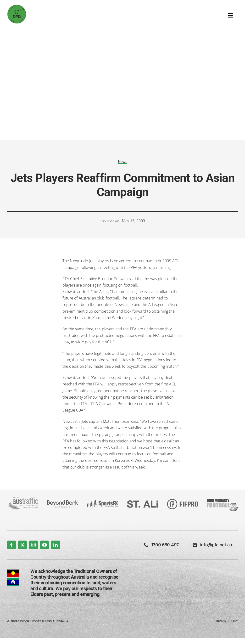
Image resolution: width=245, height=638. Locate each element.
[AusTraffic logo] (22, 499)
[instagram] (33, 545)
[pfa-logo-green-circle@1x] (16, 6)
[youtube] (44, 545)
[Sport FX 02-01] (102, 501)
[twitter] (22, 545)
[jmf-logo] (222, 498)
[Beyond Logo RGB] (62, 502)
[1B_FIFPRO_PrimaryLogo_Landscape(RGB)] (182, 500)
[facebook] (11, 545)
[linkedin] (55, 545)
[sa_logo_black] (142, 502)
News (122, 161)
